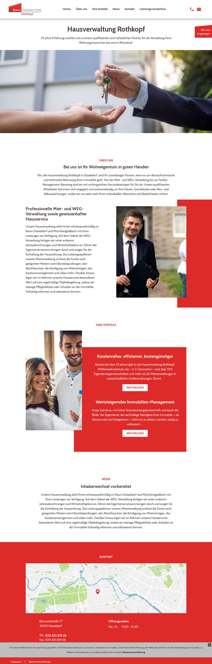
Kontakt (130, 9)
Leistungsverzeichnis (153, 9)
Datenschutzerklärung (134, 652)
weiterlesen (135, 387)
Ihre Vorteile (100, 9)
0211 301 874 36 (55, 635)
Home (67, 9)
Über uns (81, 9)
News (116, 9)
